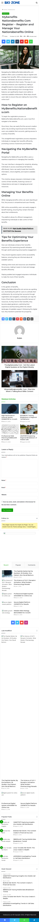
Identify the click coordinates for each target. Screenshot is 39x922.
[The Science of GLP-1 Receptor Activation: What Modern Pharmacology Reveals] (7, 585)
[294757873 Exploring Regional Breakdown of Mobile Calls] (28, 429)
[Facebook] (3, 318)
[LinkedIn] (10, 318)
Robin (19, 338)
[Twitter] (6, 318)
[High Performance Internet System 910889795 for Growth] (10, 409)
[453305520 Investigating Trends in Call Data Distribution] (7, 858)
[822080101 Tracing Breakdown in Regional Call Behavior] (28, 409)
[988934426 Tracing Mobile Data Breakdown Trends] (7, 841)
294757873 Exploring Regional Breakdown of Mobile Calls (28, 437)
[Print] (31, 318)
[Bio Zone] (12, 2)
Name (4, 480)
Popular (18, 565)
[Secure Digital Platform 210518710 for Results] (7, 604)
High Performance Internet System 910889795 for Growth (9, 417)
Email (4, 487)
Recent (6, 565)
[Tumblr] (13, 318)
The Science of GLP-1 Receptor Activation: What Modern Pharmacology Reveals (25, 582)
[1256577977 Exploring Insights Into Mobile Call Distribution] (7, 824)
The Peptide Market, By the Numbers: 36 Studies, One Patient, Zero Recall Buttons (24, 573)
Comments (31, 565)
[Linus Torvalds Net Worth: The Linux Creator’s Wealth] (7, 850)
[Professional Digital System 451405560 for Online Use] (7, 596)
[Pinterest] (17, 318)
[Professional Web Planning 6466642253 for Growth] (10, 429)
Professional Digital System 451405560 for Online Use (9, 805)
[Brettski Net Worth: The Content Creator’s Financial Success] (7, 833)
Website (4, 494)
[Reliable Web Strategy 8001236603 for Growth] (7, 613)
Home (5, 9)
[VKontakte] (24, 318)
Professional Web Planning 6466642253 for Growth (9, 437)
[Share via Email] (28, 318)
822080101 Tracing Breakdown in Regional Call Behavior (28, 417)
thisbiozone (11, 9)
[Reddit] (21, 318)
